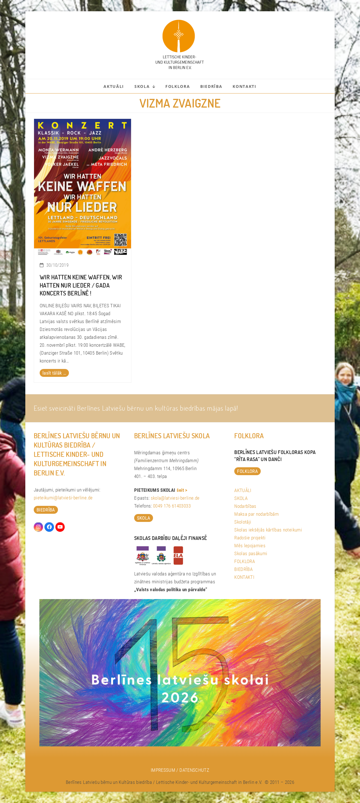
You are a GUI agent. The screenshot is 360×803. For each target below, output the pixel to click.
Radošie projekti (250, 537)
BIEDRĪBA (243, 569)
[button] (12, 790)
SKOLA (241, 498)
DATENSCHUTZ (194, 770)
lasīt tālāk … (54, 373)
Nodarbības (245, 506)
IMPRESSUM (163, 770)
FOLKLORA (244, 561)
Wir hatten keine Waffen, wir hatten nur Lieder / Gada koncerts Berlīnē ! (81, 285)
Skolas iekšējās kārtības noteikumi (268, 530)
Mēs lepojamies (250, 545)
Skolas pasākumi (250, 553)
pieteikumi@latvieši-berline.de (63, 498)
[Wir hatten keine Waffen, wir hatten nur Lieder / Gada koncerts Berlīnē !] (82, 187)
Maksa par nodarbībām (256, 514)
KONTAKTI (244, 577)
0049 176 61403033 (172, 506)
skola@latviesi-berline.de (175, 498)
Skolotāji (242, 522)
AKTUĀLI (242, 490)
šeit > (182, 490)
